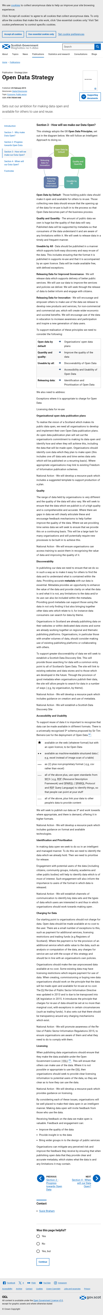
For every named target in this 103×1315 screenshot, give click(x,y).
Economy (11, 94)
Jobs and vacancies (72, 1289)
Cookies (39, 1289)
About (5, 54)
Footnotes (9, 171)
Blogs (94, 54)
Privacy (87, 1289)
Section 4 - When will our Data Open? (14, 163)
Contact (29, 1289)
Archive (19, 1289)
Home (4, 62)
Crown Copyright (53, 1289)
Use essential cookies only (41, 34)
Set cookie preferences (71, 34)
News (25, 54)
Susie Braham (47, 1211)
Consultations (80, 54)
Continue (43, 1262)
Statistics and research (59, 54)
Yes (44, 1236)
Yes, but (46, 1251)
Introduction (10, 126)
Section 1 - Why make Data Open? (14, 134)
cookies (15, 5)
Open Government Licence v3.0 (48, 1300)
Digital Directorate (19, 91)
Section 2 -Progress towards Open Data (13, 144)
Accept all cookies (13, 34)
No (43, 1243)
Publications (38, 54)
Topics (15, 54)
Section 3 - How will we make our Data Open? (15, 153)
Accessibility (7, 1289)
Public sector (21, 94)
